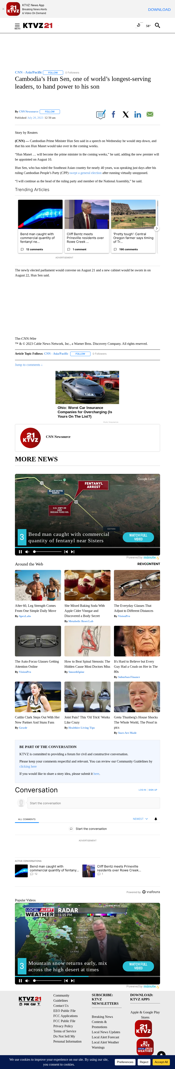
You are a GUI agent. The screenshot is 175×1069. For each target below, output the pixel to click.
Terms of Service (64, 1031)
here (96, 773)
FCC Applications (65, 1016)
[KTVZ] (40, 25)
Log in (142, 789)
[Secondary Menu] (20, 25)
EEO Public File (64, 1011)
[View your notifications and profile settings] (156, 819)
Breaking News (102, 1017)
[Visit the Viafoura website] (151, 892)
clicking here (28, 766)
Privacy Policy (63, 1026)
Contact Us (61, 1005)
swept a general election (85, 173)
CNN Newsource (28, 111)
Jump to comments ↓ (29, 365)
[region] (87, 841)
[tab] (27, 819)
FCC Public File (64, 1021)
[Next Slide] (156, 228)
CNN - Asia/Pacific (56, 353)
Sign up (153, 789)
